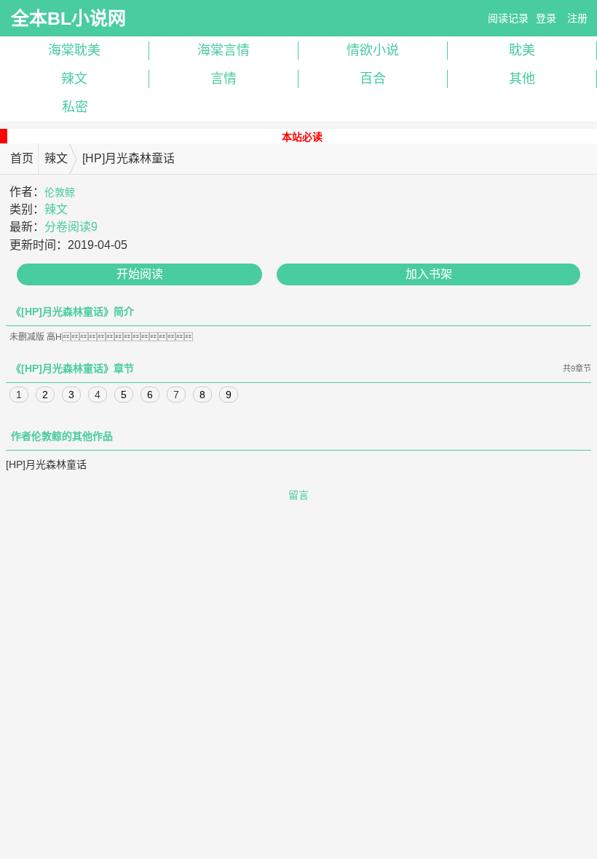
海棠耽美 (74, 50)
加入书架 (429, 274)
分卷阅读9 (71, 227)
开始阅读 (139, 274)
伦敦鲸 (59, 192)
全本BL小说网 (68, 18)
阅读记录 (508, 18)
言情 (223, 78)
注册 (577, 18)
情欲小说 (373, 50)
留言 (298, 495)
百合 (373, 78)
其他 (522, 78)
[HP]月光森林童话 (46, 464)
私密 (75, 107)
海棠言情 (223, 50)
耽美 (522, 50)
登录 (546, 18)
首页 (21, 158)
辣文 (74, 78)
